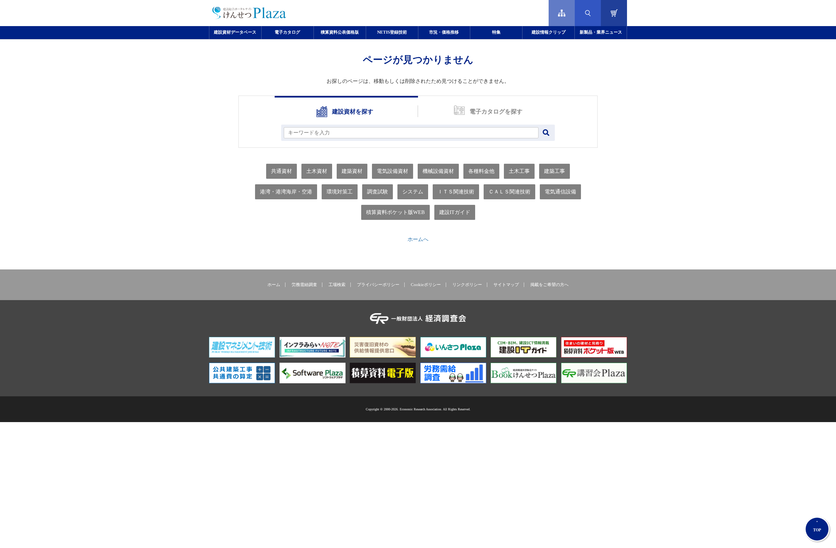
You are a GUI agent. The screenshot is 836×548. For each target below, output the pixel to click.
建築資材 (352, 171)
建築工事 (554, 171)
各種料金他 (481, 171)
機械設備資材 (438, 171)
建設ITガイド (454, 212)
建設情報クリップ (549, 32)
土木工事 (519, 171)
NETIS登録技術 (392, 32)
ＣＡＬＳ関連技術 (509, 191)
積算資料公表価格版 (340, 32)
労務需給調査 (304, 284)
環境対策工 (340, 191)
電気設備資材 (392, 171)
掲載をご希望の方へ (549, 284)
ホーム (273, 284)
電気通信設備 (560, 191)
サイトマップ (506, 284)
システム (412, 191)
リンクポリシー (467, 284)
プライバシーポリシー (378, 284)
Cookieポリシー (426, 284)
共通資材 (281, 171)
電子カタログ (287, 32)
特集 (496, 32)
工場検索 (337, 284)
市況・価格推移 (444, 32)
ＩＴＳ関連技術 (456, 191)
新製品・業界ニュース (601, 32)
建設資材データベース (235, 32)
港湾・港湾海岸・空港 (286, 191)
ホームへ (418, 239)
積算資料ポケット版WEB (395, 212)
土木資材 (316, 171)
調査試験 (377, 191)
